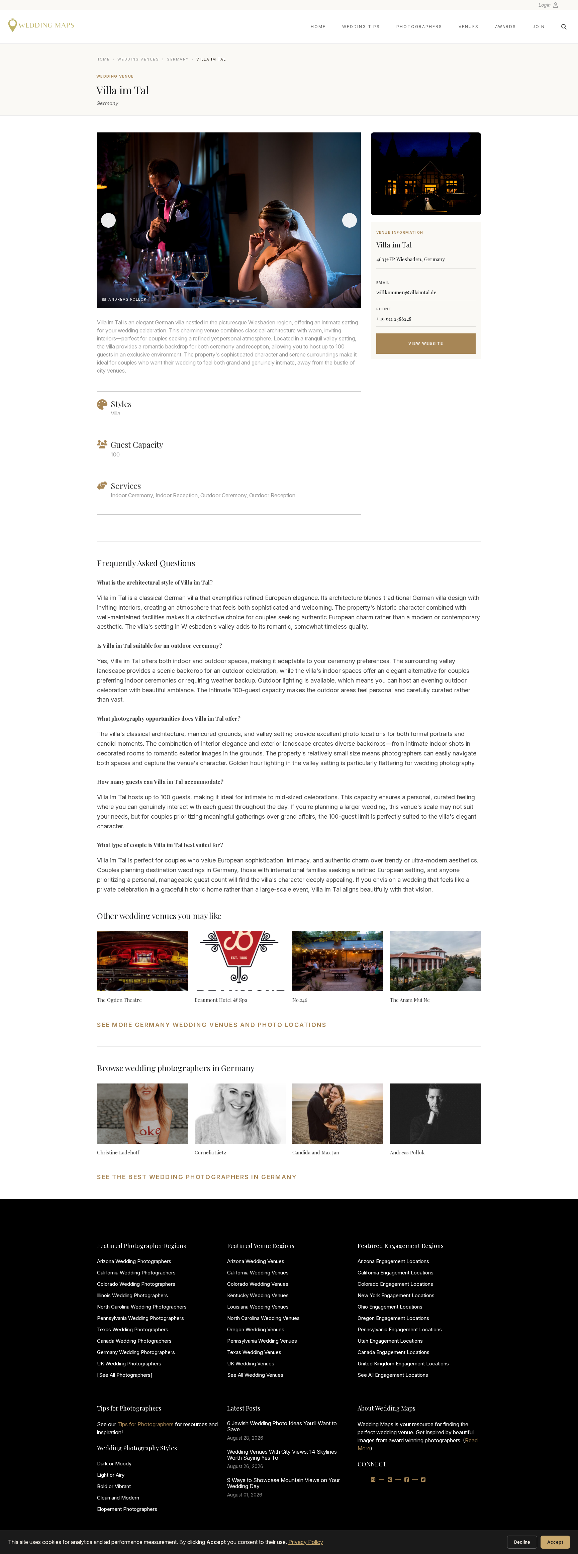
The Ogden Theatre (119, 1000)
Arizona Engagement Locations (393, 1261)
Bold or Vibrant (114, 1486)
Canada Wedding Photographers (134, 1341)
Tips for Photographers (145, 1424)
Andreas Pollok (407, 1152)
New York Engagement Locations (396, 1295)
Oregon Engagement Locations (393, 1318)
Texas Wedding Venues (254, 1352)
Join (539, 26)
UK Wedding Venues (250, 1363)
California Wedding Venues (258, 1272)
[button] (221, 301)
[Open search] (564, 26)
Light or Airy (110, 1475)
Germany (178, 59)
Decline (522, 1542)
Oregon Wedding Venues (255, 1329)
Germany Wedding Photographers (136, 1352)
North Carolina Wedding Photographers (142, 1307)
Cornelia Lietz (210, 1152)
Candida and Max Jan (315, 1152)
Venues (469, 26)
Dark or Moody (114, 1463)
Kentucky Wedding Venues (258, 1295)
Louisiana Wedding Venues (258, 1307)
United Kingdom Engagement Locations (403, 1363)
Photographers (419, 26)
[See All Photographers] (125, 1375)
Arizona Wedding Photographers (134, 1261)
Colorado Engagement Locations (395, 1284)
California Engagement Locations (396, 1272)
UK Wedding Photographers (129, 1363)
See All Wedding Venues (255, 1375)
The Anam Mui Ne (410, 1000)
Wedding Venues (138, 59)
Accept (555, 1542)
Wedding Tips (361, 26)
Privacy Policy (305, 1542)
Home (318, 26)
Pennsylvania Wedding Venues (262, 1341)
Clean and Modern (118, 1497)
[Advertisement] (426, 417)
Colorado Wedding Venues (257, 1284)
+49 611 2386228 (393, 318)
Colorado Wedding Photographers (136, 1284)
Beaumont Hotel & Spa (221, 1000)
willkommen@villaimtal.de (406, 292)
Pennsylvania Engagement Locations (400, 1329)
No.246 (299, 1000)
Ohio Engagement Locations (390, 1307)
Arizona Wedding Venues (255, 1261)
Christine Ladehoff (118, 1152)
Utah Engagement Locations (390, 1341)
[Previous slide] (108, 220)
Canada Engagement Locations (393, 1352)
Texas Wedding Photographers (132, 1329)
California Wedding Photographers (136, 1272)
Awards (505, 26)
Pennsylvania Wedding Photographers (140, 1318)
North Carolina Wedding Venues (263, 1318)
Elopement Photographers (127, 1509)
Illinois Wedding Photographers (132, 1295)
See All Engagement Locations (393, 1375)
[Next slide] (349, 220)
